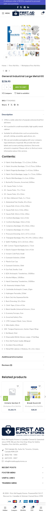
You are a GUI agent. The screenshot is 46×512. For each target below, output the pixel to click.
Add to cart (20, 87)
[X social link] (21, 7)
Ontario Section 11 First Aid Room (12, 404)
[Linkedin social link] (28, 7)
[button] (5, 398)
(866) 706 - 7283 (11, 455)
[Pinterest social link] (24, 7)
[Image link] (23, 430)
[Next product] (9, 70)
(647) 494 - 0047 (11, 458)
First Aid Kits (14, 65)
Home (4, 65)
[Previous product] (3, 70)
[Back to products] (6, 70)
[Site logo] (23, 13)
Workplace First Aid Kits (30, 65)
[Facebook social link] (17, 7)
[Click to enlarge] (6, 57)
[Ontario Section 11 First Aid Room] (12, 392)
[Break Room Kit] (34, 392)
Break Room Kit (34, 403)
